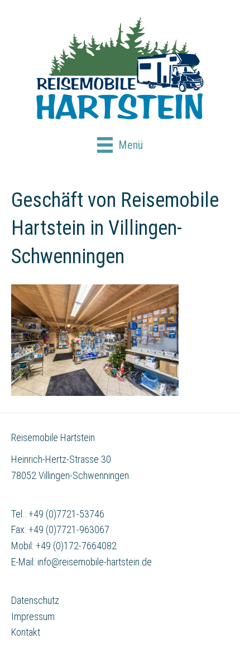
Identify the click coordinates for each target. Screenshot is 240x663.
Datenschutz (35, 600)
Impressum (33, 616)
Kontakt (25, 632)
